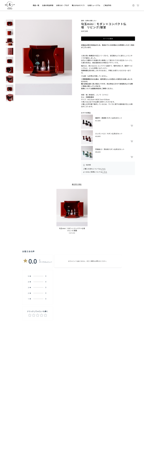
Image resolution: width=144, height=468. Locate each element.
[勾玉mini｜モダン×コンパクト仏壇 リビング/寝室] (72, 207)
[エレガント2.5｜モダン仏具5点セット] (87, 137)
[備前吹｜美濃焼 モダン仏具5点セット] (87, 122)
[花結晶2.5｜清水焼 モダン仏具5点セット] (87, 153)
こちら (103, 169)
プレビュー (15, 57)
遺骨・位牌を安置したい (89, 21)
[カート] (138, 5)
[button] (36, 5)
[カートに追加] (131, 125)
